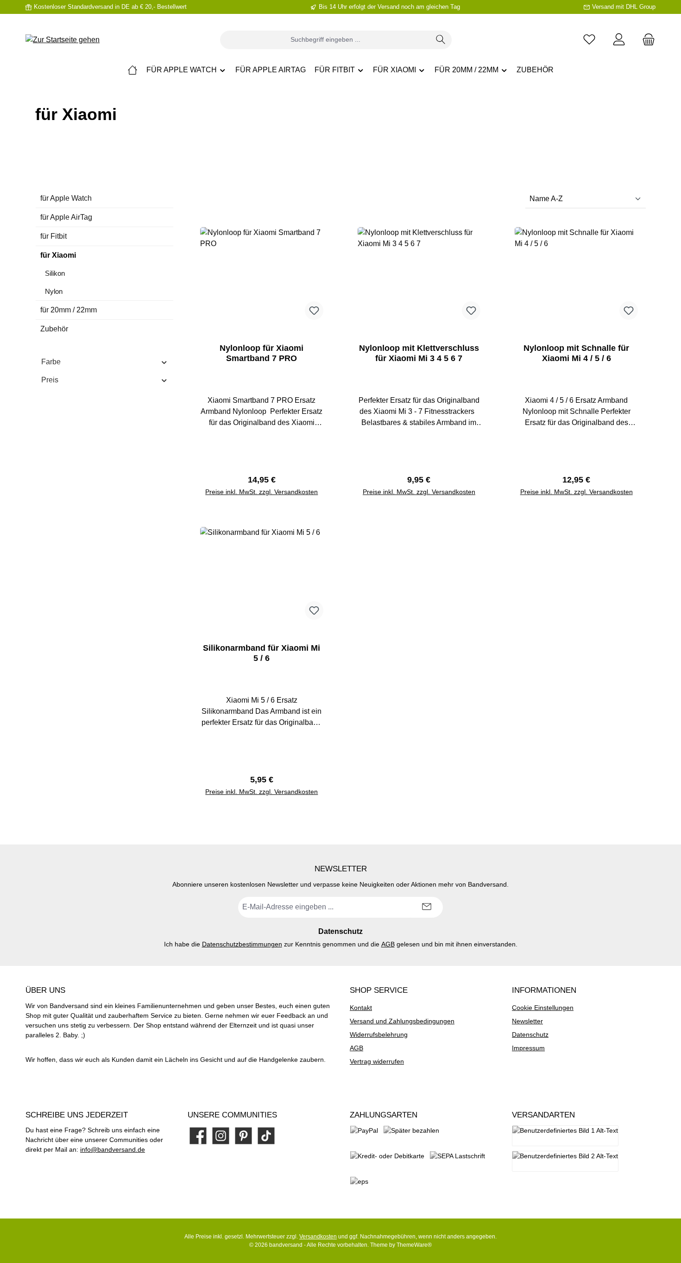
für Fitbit (53, 236)
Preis (49, 380)
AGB (388, 944)
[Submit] (426, 907)
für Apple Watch (66, 198)
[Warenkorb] (646, 39)
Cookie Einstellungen (543, 1007)
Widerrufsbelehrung (379, 1034)
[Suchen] (441, 40)
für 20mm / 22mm (68, 310)
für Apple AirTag (66, 217)
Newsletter (527, 1021)
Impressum (528, 1048)
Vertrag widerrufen (377, 1061)
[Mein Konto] (618, 39)
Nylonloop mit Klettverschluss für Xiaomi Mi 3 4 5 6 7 (419, 353)
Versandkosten (318, 1236)
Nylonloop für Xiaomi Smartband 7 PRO (261, 353)
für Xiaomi (58, 255)
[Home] (132, 70)
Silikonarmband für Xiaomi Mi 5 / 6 (261, 653)
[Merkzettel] (589, 39)
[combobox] (325, 40)
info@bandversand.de (112, 1149)
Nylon (54, 291)
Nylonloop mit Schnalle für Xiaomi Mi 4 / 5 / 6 (576, 353)
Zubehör (54, 329)
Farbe (51, 362)
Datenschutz (530, 1034)
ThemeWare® (414, 1245)
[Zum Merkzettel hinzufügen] (314, 310)
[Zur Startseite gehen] (62, 39)
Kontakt (361, 1007)
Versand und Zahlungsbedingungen (402, 1021)
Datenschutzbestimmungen (242, 944)
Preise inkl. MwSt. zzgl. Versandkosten (261, 491)
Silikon (55, 273)
